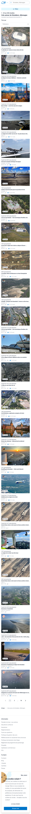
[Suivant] (25, 700)
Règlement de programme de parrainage (12, 742)
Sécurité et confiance (7, 725)
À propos (3, 758)
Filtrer (16, 9)
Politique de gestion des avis (9, 735)
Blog (2, 760)
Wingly (3, 708)
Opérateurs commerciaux (8, 748)
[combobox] (19, 2)
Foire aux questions (6, 732)
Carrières (3, 766)
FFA (2, 750)
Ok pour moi (15, 808)
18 (21, 700)
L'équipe (3, 763)
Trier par (3, 20)
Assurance (4, 727)
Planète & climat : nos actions (9, 722)
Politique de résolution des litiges (10, 740)
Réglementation (5, 730)
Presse (3, 768)
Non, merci (24, 775)
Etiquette (3, 745)
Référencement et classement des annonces (13, 737)
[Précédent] (5, 700)
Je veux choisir (15, 804)
